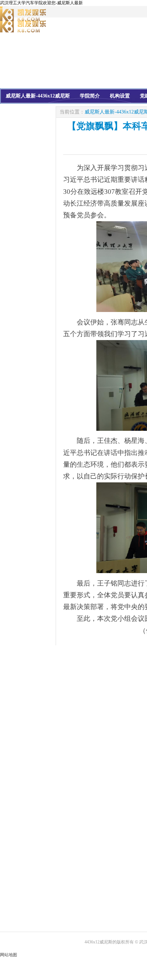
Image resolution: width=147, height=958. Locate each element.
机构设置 (120, 96)
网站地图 (8, 954)
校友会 (13, 109)
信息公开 (41, 109)
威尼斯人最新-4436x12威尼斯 (38, 96)
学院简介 (90, 96)
